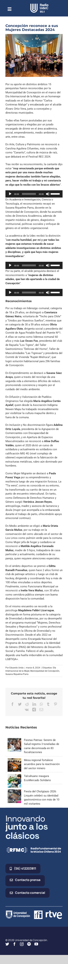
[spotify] (29, 944)
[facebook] (14, 944)
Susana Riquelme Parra (16, 674)
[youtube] (36, 944)
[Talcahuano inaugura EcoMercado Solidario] (14, 776)
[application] (34, 194)
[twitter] (7, 944)
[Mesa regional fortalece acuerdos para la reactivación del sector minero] (14, 760)
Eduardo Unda (16, 667)
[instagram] (22, 944)
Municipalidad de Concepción (44, 671)
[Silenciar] (48, 194)
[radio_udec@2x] (39, 5)
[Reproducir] (10, 194)
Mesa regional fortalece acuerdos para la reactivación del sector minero (42, 764)
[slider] (56, 193)
